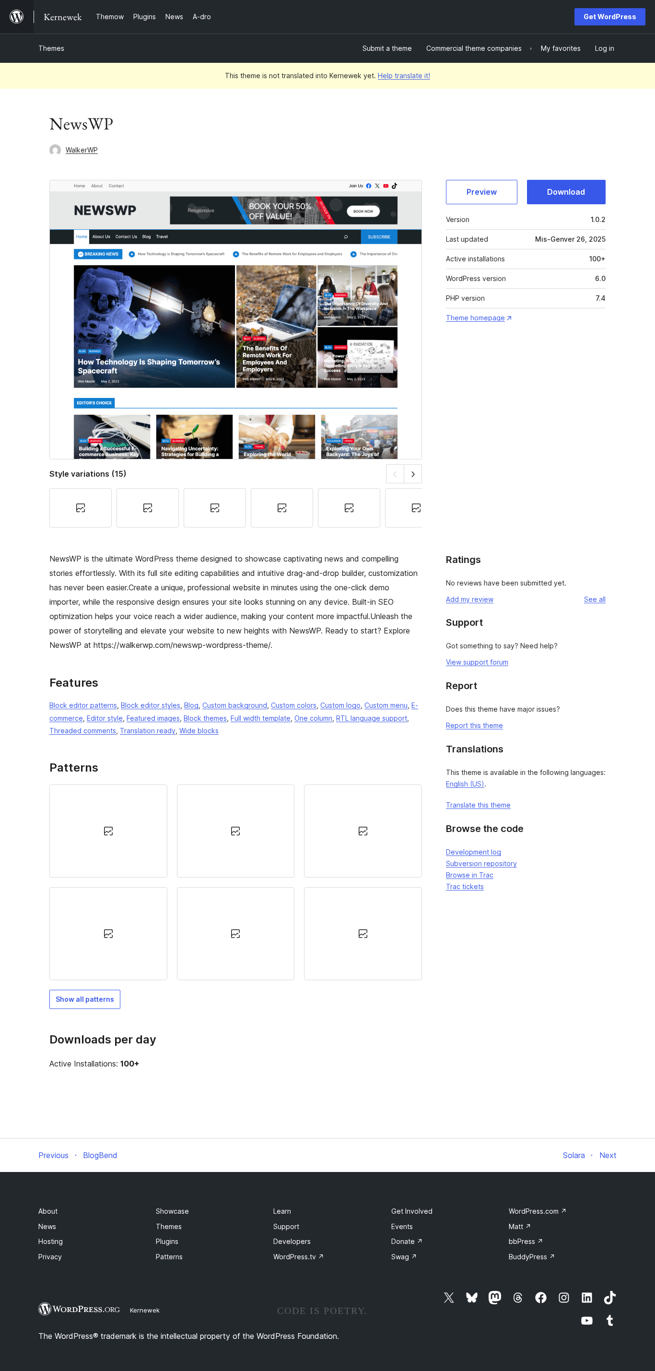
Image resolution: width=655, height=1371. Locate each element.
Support (286, 1226)
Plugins (167, 1241)
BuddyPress (532, 1257)
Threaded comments (82, 731)
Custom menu (386, 705)
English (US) (465, 784)
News (47, 1226)
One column (313, 718)
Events (402, 1226)
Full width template (261, 718)
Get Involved (412, 1211)
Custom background (234, 705)
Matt (520, 1226)
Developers (292, 1241)
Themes (51, 48)
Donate (407, 1241)
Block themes (205, 718)
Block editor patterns (83, 705)
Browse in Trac (469, 875)
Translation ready (147, 731)
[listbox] (235, 883)
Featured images (153, 718)
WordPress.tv (298, 1257)
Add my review (469, 599)
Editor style (105, 718)
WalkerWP (82, 150)
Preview (482, 192)
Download (566, 192)
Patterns (169, 1257)
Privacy (50, 1257)
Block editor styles (150, 705)
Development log (473, 852)
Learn (282, 1211)
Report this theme (474, 725)
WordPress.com (538, 1211)
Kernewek (145, 1310)
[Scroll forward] (413, 473)
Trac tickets (465, 886)
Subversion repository (481, 863)
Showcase (172, 1211)
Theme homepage (475, 318)
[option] (108, 831)
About (48, 1211)
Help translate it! (404, 75)
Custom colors (293, 705)
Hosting (50, 1241)
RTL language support (371, 718)
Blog (191, 705)
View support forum (477, 662)
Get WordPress (610, 16)
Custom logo (340, 705)
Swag (404, 1257)
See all (595, 599)
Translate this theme (478, 805)
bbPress (526, 1241)
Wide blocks (199, 731)
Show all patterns (85, 999)
